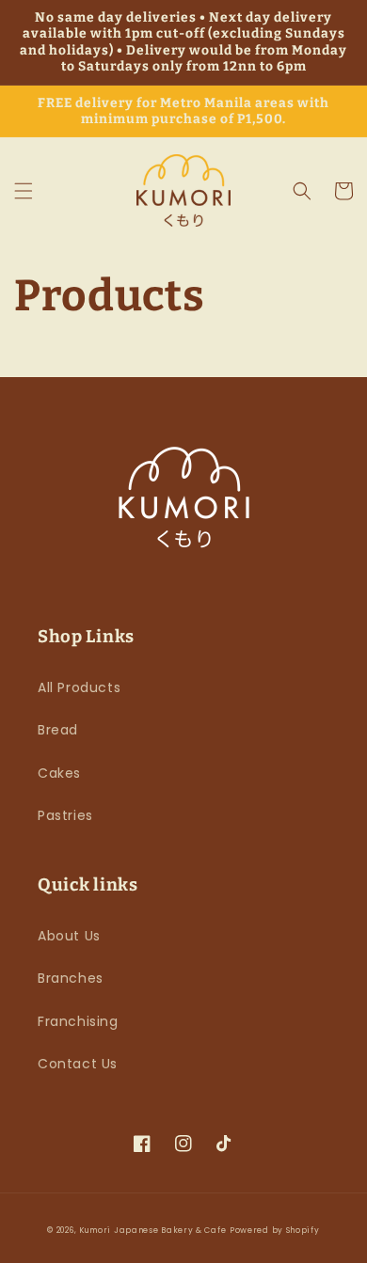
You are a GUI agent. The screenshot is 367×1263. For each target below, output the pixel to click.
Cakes (59, 773)
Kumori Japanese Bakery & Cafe (152, 1230)
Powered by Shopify (275, 1230)
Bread (58, 729)
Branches (71, 978)
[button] (23, 191)
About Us (69, 935)
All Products (79, 687)
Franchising (78, 1021)
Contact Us (78, 1063)
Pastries (65, 815)
